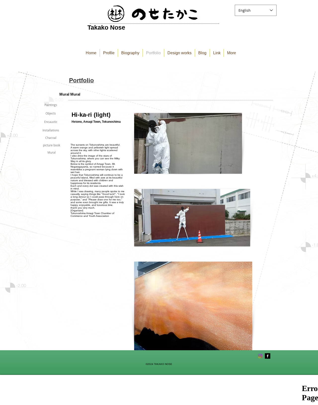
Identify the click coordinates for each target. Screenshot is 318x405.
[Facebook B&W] (267, 356)
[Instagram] (260, 356)
